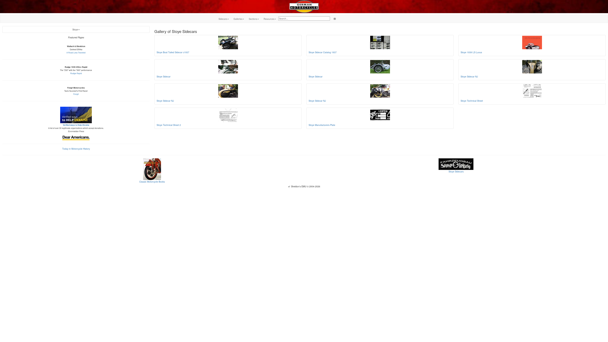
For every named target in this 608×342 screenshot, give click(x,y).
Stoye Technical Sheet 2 (169, 125)
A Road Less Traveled (76, 52)
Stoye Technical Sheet (472, 100)
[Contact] (334, 19)
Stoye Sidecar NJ (469, 76)
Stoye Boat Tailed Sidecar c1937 (173, 52)
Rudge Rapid (76, 73)
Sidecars (222, 18)
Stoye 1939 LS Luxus (471, 52)
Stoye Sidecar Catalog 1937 (323, 52)
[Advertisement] (304, 210)
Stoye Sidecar (164, 76)
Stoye (75, 29)
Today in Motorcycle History (76, 148)
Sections (253, 18)
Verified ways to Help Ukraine (76, 125)
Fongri (76, 94)
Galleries (238, 18)
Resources (269, 18)
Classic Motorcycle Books (152, 181)
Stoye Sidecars (456, 171)
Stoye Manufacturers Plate (322, 125)
